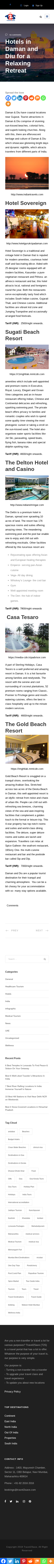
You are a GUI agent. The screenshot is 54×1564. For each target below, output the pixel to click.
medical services (32, 1234)
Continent (9, 1415)
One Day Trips (14, 1265)
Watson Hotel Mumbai (31, 1305)
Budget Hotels (14, 1139)
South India (10, 1443)
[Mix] (37, 98)
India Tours (27, 1195)
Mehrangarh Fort (15, 1250)
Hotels (8, 994)
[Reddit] (31, 98)
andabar (11, 1132)
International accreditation (18, 1202)
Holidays (11, 1195)
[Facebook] (8, 98)
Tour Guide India (32, 1281)
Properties (10, 1437)
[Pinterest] (25, 98)
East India (10, 1421)
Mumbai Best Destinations (18, 1258)
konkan (40, 1218)
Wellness (9, 1045)
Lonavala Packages (16, 1226)
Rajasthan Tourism (36, 1273)
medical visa (34, 1242)
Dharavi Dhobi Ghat (16, 1171)
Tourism (11, 1289)
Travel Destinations (16, 1297)
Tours (24, 1289)
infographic (10, 1008)
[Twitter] (14, 98)
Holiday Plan (29, 1187)
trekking (11, 1305)
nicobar (40, 1258)
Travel (36, 1289)
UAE (7, 1030)
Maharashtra (13, 1234)
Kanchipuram (34, 1210)
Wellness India (14, 1313)
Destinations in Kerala (17, 1163)
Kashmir (11, 1218)
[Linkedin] (19, 98)
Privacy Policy (12, 1391)
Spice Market (13, 1281)
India (7, 1001)
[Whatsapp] (43, 98)
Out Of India (11, 1432)
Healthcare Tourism (14, 986)
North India (10, 1427)
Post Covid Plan (14, 1273)
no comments (15, 35)
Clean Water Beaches (17, 1147)
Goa (20, 1179)
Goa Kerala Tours (37, 1179)
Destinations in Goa (16, 1155)
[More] (8, 103)
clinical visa (38, 1147)
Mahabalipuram (38, 1226)
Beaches (25, 1132)
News (7, 1023)
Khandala (26, 1218)
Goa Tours (12, 1187)
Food (34, 1171)
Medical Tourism (13, 1016)
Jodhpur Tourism (15, 1210)
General (9, 979)
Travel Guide (36, 1297)
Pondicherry (32, 1265)
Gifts (10, 1179)
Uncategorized (12, 1038)
